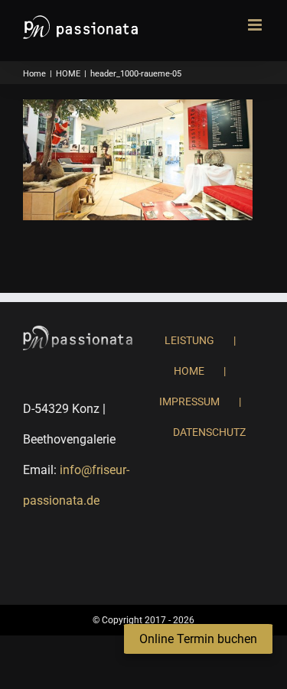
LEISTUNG (189, 340)
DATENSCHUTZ (209, 432)
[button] (198, 639)
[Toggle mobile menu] (256, 25)
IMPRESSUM (189, 401)
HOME (189, 371)
